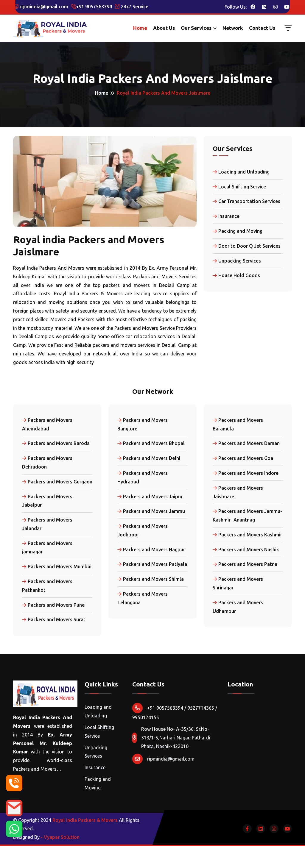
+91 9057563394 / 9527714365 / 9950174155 (174, 712)
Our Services (196, 28)
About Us (164, 28)
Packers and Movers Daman (249, 443)
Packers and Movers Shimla (153, 579)
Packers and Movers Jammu (154, 511)
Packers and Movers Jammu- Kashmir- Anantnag (247, 515)
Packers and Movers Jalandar (47, 524)
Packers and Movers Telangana (142, 598)
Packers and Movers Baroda (59, 443)
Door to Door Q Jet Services (249, 246)
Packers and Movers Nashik (248, 549)
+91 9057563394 (94, 6)
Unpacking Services (239, 260)
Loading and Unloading (244, 171)
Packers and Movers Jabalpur (47, 501)
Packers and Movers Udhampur (238, 607)
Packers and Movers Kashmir (250, 534)
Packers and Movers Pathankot (47, 586)
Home (140, 28)
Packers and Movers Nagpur (154, 549)
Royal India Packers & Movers (85, 820)
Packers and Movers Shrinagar (238, 583)
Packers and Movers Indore (248, 473)
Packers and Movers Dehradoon (47, 462)
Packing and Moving (240, 231)
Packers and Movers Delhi (151, 458)
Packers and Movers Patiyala (155, 564)
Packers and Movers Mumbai (59, 566)
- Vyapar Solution (60, 837)
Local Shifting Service (242, 186)
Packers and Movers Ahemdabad (47, 424)
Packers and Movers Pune (56, 605)
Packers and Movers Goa (245, 458)
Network (232, 28)
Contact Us (262, 28)
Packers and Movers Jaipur (153, 496)
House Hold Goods (239, 275)
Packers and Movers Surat (56, 619)
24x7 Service (134, 6)
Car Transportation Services (249, 201)
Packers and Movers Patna (247, 564)
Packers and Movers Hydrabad (142, 477)
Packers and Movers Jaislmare (238, 492)
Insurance (228, 216)
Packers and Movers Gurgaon (60, 481)
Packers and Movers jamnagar (47, 548)
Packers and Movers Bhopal (154, 443)
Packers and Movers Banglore (142, 424)
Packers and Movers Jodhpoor (142, 530)
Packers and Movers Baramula (238, 424)
